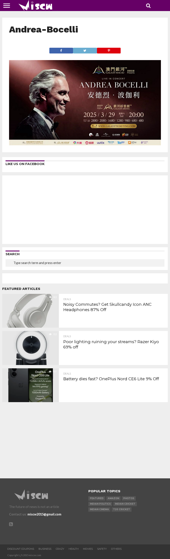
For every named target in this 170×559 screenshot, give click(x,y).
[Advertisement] (85, 210)
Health (74, 548)
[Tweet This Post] (85, 49)
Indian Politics (100, 503)
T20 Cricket (121, 509)
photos (128, 498)
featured (97, 498)
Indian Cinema (99, 509)
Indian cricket (125, 503)
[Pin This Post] (109, 49)
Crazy (60, 548)
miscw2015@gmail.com (44, 514)
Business (45, 548)
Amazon (113, 498)
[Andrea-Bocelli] (85, 144)
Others (116, 548)
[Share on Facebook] (61, 49)
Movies (88, 548)
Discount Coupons (20, 548)
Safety (102, 548)
